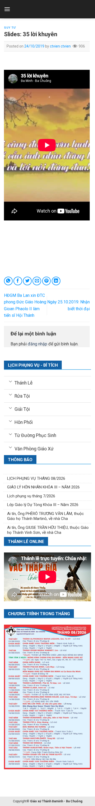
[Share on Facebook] (17, 281)
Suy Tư (10, 27)
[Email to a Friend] (36, 281)
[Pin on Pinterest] (46, 281)
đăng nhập (37, 343)
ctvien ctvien (60, 46)
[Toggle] (10, 381)
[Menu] (7, 9)
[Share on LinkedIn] (56, 281)
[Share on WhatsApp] (8, 281)
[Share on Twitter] (27, 281)
